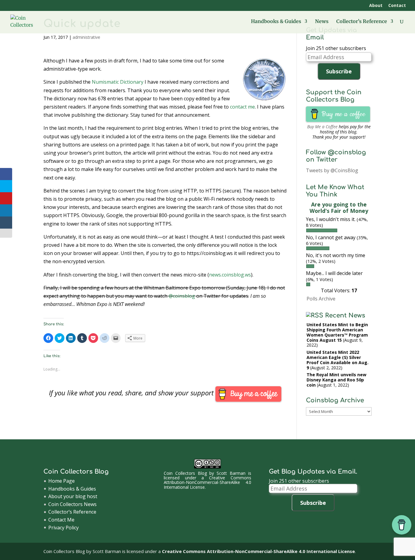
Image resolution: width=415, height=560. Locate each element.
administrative (86, 37)
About (375, 5)
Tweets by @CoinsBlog (332, 170)
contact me (242, 106)
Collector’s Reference (361, 21)
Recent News (345, 315)
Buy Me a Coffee (322, 126)
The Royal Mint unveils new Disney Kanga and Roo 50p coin (336, 380)
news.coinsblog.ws (230, 274)
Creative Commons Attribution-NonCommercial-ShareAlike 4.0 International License (207, 482)
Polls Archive (321, 298)
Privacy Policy (63, 527)
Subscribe (339, 71)
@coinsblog (182, 296)
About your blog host (72, 496)
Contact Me (61, 519)
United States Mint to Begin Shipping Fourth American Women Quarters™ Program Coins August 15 (337, 332)
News (321, 21)
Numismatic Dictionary (117, 82)
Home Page (61, 481)
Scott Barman (231, 473)
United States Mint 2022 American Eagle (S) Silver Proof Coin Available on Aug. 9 (338, 359)
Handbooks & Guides (276, 21)
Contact (397, 5)
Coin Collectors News (72, 504)
